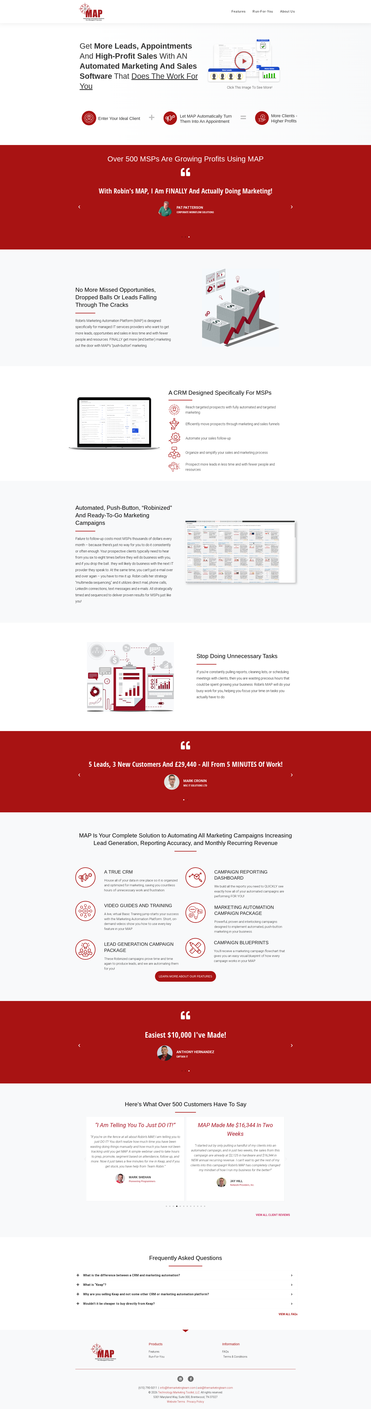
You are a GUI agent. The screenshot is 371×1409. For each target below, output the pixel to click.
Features (238, 11)
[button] (244, 60)
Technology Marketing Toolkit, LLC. (179, 1392)
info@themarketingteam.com (178, 1387)
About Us (287, 11)
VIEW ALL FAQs (288, 1314)
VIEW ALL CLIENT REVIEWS (273, 1214)
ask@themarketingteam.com (215, 1387)
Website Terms (176, 1401)
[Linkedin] (180, 1379)
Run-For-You (263, 11)
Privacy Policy (195, 1401)
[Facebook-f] (191, 1379)
